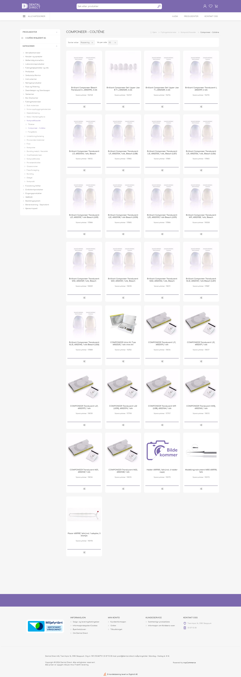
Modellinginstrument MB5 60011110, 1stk (201, 471)
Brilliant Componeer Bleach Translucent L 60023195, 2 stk (84, 89)
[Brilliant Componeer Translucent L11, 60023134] (84, 132)
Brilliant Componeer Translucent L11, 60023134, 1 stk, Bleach (84, 152)
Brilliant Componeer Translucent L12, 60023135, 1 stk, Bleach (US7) (162, 152)
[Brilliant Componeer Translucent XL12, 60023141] (201, 259)
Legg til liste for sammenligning (84, 106)
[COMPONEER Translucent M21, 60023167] (84, 450)
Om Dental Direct (80, 633)
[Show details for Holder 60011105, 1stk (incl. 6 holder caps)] (162, 450)
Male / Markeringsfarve (36, 117)
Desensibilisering (33, 113)
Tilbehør (31, 124)
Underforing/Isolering (35, 136)
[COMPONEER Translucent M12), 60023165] (201, 387)
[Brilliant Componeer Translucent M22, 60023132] (162, 259)
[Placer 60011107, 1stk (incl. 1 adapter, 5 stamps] (84, 514)
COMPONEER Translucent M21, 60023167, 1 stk (84, 471)
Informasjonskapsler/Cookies (85, 626)
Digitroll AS (133, 674)
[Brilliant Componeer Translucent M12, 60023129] (84, 259)
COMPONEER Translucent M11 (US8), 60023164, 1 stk (162, 407)
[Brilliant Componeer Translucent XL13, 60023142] (84, 323)
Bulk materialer (33, 105)
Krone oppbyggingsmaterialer (39, 109)
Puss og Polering (32, 87)
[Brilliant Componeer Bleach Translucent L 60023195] (84, 68)
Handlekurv (216, 6)
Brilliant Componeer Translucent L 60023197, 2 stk (201, 89)
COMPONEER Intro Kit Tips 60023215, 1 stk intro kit (123, 343)
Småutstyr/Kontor (33, 75)
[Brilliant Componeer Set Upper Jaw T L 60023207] (162, 68)
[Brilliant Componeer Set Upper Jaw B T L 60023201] (123, 68)
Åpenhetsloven (79, 629)
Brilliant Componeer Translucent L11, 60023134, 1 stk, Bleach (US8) (123, 152)
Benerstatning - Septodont (37, 205)
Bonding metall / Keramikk (37, 151)
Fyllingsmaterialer (33, 102)
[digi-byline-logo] (105, 674)
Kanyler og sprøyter (33, 56)
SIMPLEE (29, 197)
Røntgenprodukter (33, 83)
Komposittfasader (34, 121)
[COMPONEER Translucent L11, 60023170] (162, 323)
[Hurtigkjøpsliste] (210, 6)
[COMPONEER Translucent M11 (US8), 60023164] (162, 387)
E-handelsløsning (114, 674)
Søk (159, 6)
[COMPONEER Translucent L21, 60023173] (84, 387)
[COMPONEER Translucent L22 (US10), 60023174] (123, 387)
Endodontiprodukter (34, 190)
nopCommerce (189, 663)
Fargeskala (32, 132)
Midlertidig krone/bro (34, 60)
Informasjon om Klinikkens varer (161, 626)
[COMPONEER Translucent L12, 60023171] (201, 323)
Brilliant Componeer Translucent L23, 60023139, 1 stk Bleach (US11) (162, 216)
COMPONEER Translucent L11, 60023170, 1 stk (162, 343)
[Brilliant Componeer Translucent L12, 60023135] (162, 132)
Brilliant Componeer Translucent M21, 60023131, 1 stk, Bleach (123, 280)
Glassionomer (32, 166)
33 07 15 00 (107, 656)
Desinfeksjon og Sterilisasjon (37, 90)
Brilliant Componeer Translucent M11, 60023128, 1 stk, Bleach (201, 216)
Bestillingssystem (32, 201)
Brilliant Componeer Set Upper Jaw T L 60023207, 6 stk (162, 89)
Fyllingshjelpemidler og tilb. (37, 68)
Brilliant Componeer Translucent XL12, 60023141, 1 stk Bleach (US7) (201, 280)
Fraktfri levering (81, 665)
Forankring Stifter (33, 186)
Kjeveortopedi (31, 208)
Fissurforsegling (33, 170)
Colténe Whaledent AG (35, 38)
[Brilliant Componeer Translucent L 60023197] (201, 68)
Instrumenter (31, 79)
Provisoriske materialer (35, 140)
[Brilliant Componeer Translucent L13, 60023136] (201, 132)
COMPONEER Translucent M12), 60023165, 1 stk (201, 407)
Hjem (155, 32)
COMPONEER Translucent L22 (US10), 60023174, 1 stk (123, 407)
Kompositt (31, 181)
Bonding (30, 174)
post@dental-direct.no (127, 656)
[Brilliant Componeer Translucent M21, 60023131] (123, 259)
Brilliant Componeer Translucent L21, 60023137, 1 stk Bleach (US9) (84, 216)
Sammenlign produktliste (159, 622)
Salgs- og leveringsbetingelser (86, 622)
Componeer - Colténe (36, 128)
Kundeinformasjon (118, 622)
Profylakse (29, 72)
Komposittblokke (33, 159)
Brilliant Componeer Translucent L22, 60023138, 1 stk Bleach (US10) (123, 216)
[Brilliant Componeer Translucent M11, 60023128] (201, 196)
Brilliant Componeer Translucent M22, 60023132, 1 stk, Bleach (162, 280)
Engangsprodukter (33, 193)
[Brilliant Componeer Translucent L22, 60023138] (123, 196)
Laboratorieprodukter (34, 64)
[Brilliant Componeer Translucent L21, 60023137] (84, 196)
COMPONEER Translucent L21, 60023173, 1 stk (84, 407)
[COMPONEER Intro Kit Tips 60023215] (123, 323)
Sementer (29, 94)
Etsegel (29, 178)
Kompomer (31, 148)
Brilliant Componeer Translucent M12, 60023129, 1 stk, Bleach (84, 280)
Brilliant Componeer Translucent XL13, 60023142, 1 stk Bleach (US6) (84, 343)
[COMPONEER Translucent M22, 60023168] (123, 450)
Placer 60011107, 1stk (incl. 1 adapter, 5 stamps (84, 535)
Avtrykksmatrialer (32, 53)
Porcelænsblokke (33, 163)
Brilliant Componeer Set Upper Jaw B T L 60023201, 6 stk (123, 89)
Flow (28, 144)
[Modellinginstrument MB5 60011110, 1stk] (201, 450)
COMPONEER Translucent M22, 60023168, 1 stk (123, 471)
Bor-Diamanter (31, 98)
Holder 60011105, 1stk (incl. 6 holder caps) (162, 471)
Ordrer (113, 626)
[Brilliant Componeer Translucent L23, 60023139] (162, 196)
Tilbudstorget (116, 629)
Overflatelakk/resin (34, 155)
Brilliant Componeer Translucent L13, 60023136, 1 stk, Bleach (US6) (201, 152)
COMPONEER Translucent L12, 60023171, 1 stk (201, 343)
